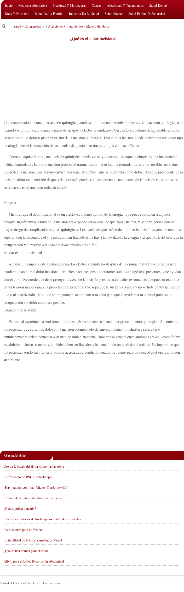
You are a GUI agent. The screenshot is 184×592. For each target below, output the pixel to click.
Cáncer (96, 5)
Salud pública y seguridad (146, 13)
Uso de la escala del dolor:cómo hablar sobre (34, 466)
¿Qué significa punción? (20, 508)
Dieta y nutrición (17, 13)
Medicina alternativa (32, 5)
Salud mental (114, 13)
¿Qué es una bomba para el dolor (26, 550)
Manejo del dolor (97, 26)
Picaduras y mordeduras (69, 5)
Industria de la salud (84, 13)
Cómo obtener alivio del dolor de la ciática (33, 498)
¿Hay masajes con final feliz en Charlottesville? (36, 487)
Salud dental (158, 5)
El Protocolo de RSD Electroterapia (28, 477)
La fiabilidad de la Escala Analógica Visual (33, 540)
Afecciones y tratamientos (125, 5)
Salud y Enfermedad (27, 26)
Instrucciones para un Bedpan (23, 529)
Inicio (9, 5)
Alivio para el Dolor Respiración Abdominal (34, 561)
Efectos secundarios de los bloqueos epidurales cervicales (42, 519)
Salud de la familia (49, 13)
